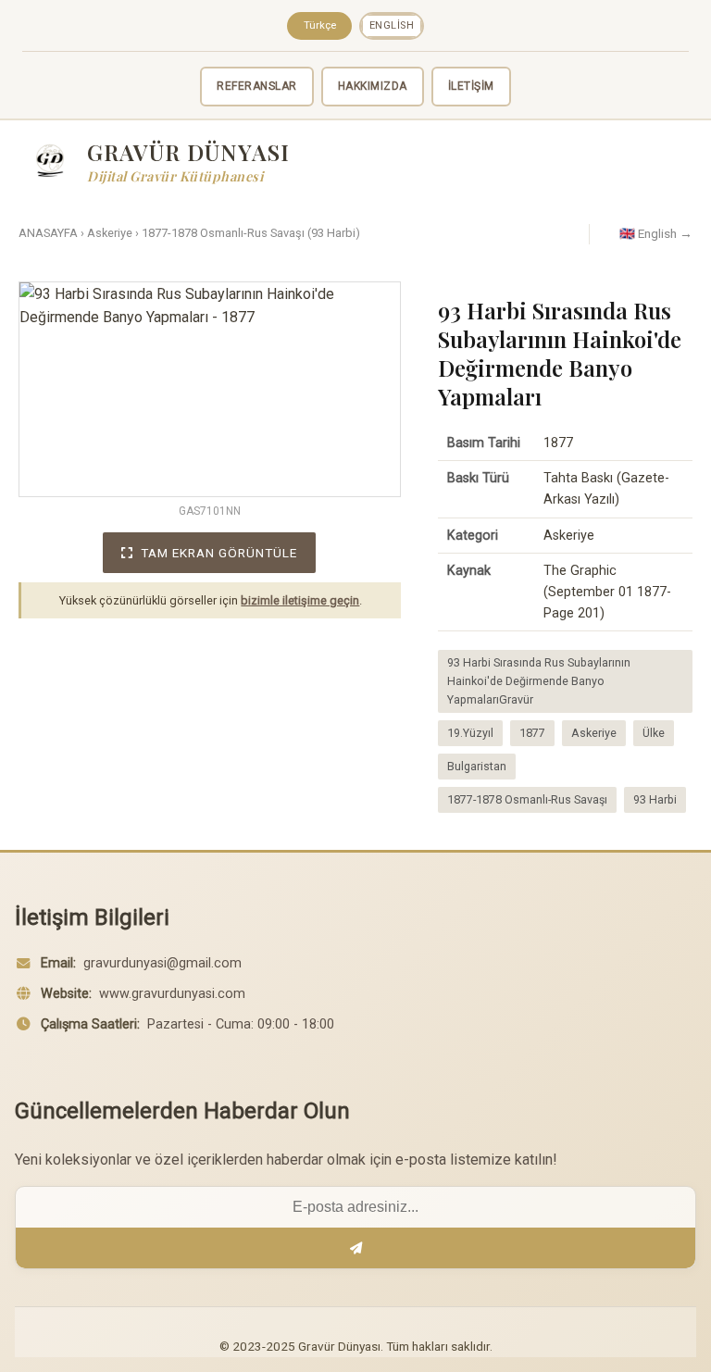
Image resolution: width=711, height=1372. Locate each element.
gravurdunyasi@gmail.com (162, 963)
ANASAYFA (48, 233)
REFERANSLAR (257, 86)
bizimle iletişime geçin (300, 600)
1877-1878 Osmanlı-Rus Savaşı (527, 799)
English (392, 25)
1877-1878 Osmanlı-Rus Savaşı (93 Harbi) (251, 233)
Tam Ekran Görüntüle (219, 552)
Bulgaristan (476, 766)
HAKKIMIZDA (372, 86)
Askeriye (109, 233)
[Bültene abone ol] (355, 1248)
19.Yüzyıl (470, 733)
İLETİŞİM (471, 86)
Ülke (653, 733)
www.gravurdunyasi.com (172, 994)
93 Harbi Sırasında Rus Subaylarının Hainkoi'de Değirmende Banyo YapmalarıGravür (538, 680)
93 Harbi (655, 799)
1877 (532, 733)
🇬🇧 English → (655, 233)
